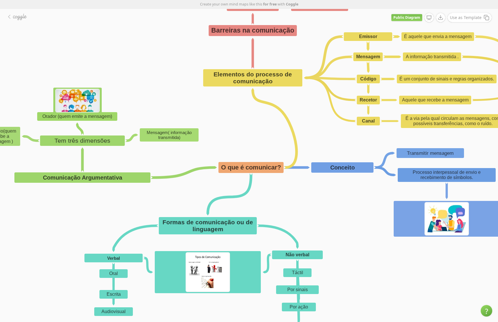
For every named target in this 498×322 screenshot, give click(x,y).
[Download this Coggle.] (440, 17)
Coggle (292, 4)
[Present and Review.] (429, 17)
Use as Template (466, 17)
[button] (486, 311)
